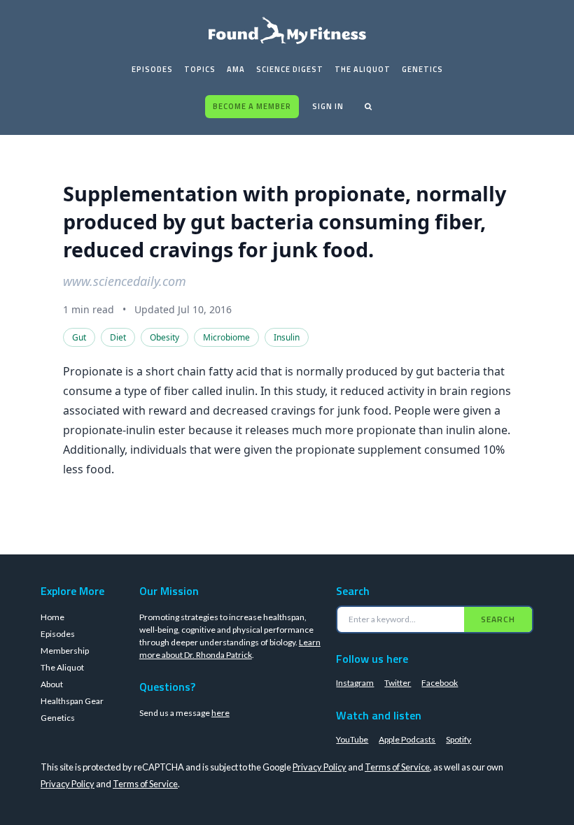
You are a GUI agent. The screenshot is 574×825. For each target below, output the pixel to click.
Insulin (287, 337)
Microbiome (226, 337)
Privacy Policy (319, 767)
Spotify (458, 739)
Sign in (328, 106)
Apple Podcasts (407, 739)
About (52, 684)
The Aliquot (363, 69)
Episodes (152, 69)
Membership (65, 650)
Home (52, 617)
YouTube (352, 739)
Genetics (422, 69)
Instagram (355, 682)
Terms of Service (397, 767)
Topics (200, 69)
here (220, 713)
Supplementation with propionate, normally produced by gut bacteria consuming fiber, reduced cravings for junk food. (284, 221)
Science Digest (289, 69)
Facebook (439, 682)
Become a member (252, 106)
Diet (118, 337)
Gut (79, 337)
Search (498, 619)
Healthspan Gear (72, 701)
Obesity (164, 337)
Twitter (397, 682)
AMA (236, 69)
